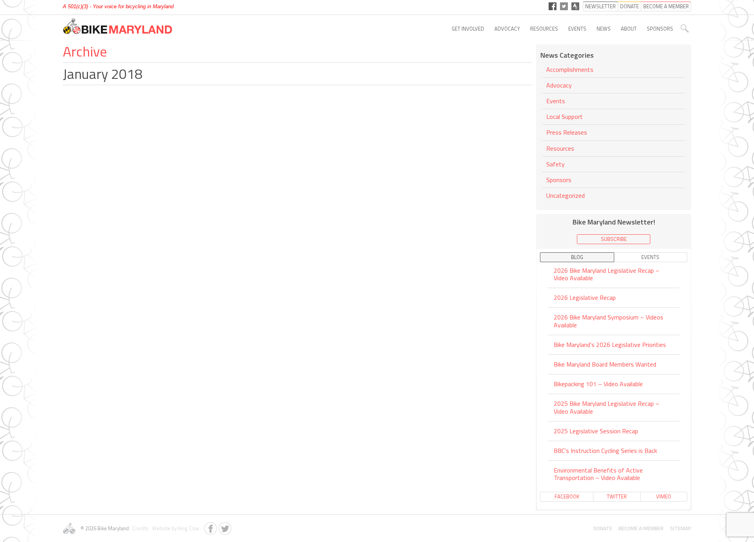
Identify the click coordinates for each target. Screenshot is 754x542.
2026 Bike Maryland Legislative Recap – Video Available (606, 275)
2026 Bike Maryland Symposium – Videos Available (608, 320)
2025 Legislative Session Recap (596, 431)
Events (577, 29)
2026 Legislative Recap (585, 297)
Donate (602, 528)
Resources (544, 29)
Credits (140, 528)
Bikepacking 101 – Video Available (598, 384)
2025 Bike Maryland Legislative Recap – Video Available (606, 407)
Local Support (564, 116)
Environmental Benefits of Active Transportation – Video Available (598, 473)
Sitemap (680, 528)
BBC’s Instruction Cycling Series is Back (605, 450)
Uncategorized (565, 195)
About (629, 29)
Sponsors (660, 29)
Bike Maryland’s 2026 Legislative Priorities (610, 344)
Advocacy (507, 29)
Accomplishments (569, 70)
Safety (555, 164)
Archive (85, 51)
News (604, 29)
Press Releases (566, 132)
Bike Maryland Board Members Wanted (605, 364)
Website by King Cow (174, 528)
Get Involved (468, 29)
